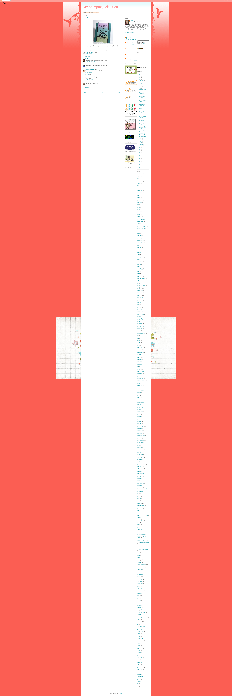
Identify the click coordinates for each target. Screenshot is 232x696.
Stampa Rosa (139, 578)
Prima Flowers (139, 487)
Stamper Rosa (139, 583)
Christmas (139, 235)
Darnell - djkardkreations (130, 58)
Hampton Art (139, 359)
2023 (140, 77)
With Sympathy (142, 126)
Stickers (138, 597)
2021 (140, 147)
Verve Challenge (140, 657)
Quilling (138, 500)
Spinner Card (139, 571)
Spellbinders (139, 569)
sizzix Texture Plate (140, 567)
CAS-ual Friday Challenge (141, 226)
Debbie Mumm (140, 276)
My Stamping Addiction (100, 7)
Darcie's (138, 271)
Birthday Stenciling (142, 95)
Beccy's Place (139, 200)
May (140, 139)
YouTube (139, 679)
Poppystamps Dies (140, 483)
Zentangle (139, 681)
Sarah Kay (139, 519)
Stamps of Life (140, 591)
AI (137, 178)
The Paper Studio (140, 628)
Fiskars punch (139, 323)
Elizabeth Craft (140, 311)
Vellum (138, 653)
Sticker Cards (141, 91)
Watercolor (139, 664)
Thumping (139, 633)
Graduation (139, 354)
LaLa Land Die (139, 400)
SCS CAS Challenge (141, 531)
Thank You (90, 53)
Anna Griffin (139, 188)
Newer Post (86, 92)
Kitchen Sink (139, 399)
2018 (140, 152)
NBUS (138, 445)
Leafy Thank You (142, 110)
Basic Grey (139, 199)
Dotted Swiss (139, 295)
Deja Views (139, 280)
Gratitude (141, 99)
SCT (138, 552)
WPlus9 (138, 678)
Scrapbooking (139, 527)
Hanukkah (139, 361)
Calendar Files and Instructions (93, 12)
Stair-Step (139, 576)
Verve (138, 655)
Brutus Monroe (140, 212)
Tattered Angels (140, 609)
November (141, 82)
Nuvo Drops (139, 452)
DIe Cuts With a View (141, 285)
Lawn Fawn (139, 404)
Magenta (138, 414)
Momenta (139, 437)
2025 (140, 74)
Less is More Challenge (141, 407)
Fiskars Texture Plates (141, 326)
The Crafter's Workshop (141, 622)
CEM (138, 230)
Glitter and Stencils (140, 352)
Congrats (139, 252)
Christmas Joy (141, 107)
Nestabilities (139, 447)
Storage (138, 598)
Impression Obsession (141, 380)
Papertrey (139, 471)
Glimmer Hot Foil (140, 347)
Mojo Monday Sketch (141, 435)
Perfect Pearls (139, 476)
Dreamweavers (140, 297)
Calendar (139, 216)
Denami (138, 281)
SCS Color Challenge (141, 532)
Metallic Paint (139, 428)
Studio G (139, 602)
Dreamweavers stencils (141, 299)
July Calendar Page (142, 136)
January (141, 145)
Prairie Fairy (139, 485)
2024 (140, 76)
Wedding (138, 671)
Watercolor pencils (140, 667)
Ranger (138, 501)
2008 (140, 167)
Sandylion (139, 517)
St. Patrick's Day (140, 574)
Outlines (138, 461)
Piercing (138, 480)
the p (138, 624)
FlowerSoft (139, 331)
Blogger (121, 693)
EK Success (139, 309)
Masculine (139, 421)
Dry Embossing (140, 300)
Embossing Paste (140, 314)
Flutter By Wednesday (141, 333)
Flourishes (139, 330)
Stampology (139, 588)
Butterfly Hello (141, 108)
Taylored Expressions (141, 612)
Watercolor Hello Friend (142, 112)
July (140, 88)
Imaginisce (139, 376)
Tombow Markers (140, 640)
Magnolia (139, 416)
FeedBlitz (143, 43)
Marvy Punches (140, 419)
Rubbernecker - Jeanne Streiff (142, 515)
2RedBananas (139, 173)
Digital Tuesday (140, 290)
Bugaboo (139, 214)
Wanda (86, 58)
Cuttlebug (139, 266)
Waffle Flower (139, 660)
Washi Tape (139, 662)
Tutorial (138, 645)
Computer (139, 249)
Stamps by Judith (140, 590)
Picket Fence (139, 478)
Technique (139, 614)
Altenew (138, 183)
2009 (140, 166)
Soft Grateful (141, 103)
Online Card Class (140, 457)
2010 (140, 164)
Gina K (87, 53)
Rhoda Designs (140, 508)
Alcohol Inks (139, 180)
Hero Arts (139, 369)
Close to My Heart (140, 242)
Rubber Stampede (140, 512)
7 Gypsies (139, 174)
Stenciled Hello (142, 133)
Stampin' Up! (139, 586)
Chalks (138, 233)
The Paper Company (141, 626)
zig (137, 683)
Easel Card (139, 302)
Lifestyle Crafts (140, 411)
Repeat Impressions (140, 505)
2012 (140, 161)
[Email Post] (96, 52)
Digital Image (139, 288)
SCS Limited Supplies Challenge (143, 542)
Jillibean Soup (139, 385)
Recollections (139, 503)
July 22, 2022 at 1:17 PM (89, 72)
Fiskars (138, 321)
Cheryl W (87, 74)
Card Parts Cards (140, 221)
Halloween (139, 357)
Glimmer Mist (139, 349)
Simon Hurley (139, 559)
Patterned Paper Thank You (142, 105)
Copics (138, 254)
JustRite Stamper (140, 390)
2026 (140, 73)
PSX (138, 493)
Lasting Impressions (141, 402)
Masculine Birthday (142, 134)
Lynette (132, 20)
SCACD (138, 522)
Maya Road (139, 423)
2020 (140, 149)
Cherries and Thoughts (141, 93)
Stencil (138, 595)
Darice (138, 273)
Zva (138, 686)
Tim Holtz (139, 636)
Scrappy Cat (139, 529)
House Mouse (139, 373)
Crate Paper (139, 262)
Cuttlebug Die (139, 268)
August (141, 86)
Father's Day (139, 318)
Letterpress (139, 409)
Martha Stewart (140, 418)
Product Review (140, 491)
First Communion (140, 319)
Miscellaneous (139, 433)
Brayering (139, 211)
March (141, 142)
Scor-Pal (138, 524)
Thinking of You (140, 631)
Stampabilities (139, 579)
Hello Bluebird (139, 368)
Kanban (138, 395)
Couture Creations (140, 257)
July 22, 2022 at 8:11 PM (89, 79)
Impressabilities (140, 378)
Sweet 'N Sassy (140, 605)
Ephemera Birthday (142, 122)
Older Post (120, 92)
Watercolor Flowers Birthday (142, 117)
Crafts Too (139, 259)
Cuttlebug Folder (140, 269)
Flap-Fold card (139, 328)
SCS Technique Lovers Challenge (143, 546)
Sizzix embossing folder (141, 564)
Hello (140, 131)
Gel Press (139, 340)
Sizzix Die (139, 562)
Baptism (138, 197)
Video (138, 659)
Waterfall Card (139, 669)
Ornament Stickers (142, 89)
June (141, 138)
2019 (140, 150)
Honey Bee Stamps (140, 371)
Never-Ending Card (140, 449)
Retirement (139, 507)
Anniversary (139, 190)
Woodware (139, 674)
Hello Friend (141, 120)
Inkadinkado (139, 381)
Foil (138, 335)
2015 (140, 156)
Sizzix (138, 560)
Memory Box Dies (140, 426)
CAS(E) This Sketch (141, 228)
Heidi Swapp (139, 364)
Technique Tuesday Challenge (142, 617)
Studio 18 (139, 600)
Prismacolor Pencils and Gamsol (143, 488)
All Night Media (140, 181)
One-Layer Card (140, 456)
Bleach (138, 207)
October (141, 83)
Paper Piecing (139, 466)
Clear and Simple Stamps (141, 238)
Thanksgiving (139, 621)
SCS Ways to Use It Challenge (142, 549)
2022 (140, 79)
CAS (138, 223)
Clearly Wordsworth (140, 240)
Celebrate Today (142, 119)
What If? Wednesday (141, 672)
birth (138, 204)
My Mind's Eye (140, 442)
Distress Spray (140, 292)
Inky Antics (139, 383)
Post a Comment (87, 87)
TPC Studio (139, 643)
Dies (138, 287)
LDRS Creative (140, 406)
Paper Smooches (140, 468)
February (141, 144)
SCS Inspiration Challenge (142, 540)
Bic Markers (139, 202)
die (137, 283)
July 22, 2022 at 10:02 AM (90, 61)
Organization (139, 459)
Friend (138, 337)
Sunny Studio (139, 603)
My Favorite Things (140, 440)
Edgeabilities (139, 307)
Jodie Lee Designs (140, 387)
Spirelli (138, 572)
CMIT (138, 245)
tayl (138, 610)
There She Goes (140, 629)
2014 (140, 158)
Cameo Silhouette (140, 218)
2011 (140, 163)
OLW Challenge (140, 454)
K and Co (139, 392)
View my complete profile (129, 32)
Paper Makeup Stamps (141, 464)
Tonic (138, 641)
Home (85, 12)
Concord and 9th (140, 250)
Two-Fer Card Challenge (141, 647)
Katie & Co (139, 397)
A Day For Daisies (140, 176)
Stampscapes (139, 593)
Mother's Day (139, 438)
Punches (139, 496)
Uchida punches (140, 648)
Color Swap (139, 247)
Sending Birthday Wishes (142, 97)
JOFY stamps (139, 388)
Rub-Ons (139, 510)
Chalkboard (139, 231)
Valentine (139, 652)
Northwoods (139, 450)
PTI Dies (139, 494)
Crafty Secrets (140, 261)
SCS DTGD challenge (141, 534)
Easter (138, 304)
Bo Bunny (139, 209)
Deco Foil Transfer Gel (141, 278)
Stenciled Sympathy (142, 130)
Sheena (138, 555)
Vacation (138, 650)
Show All (135, 60)
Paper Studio (139, 469)
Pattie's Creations (140, 473)
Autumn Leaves (140, 192)
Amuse (138, 185)
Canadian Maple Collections (142, 219)
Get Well (138, 342)
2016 (140, 155)
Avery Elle (139, 193)
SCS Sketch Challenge (141, 545)
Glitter (138, 350)
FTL (138, 338)
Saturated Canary (140, 520)
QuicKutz (139, 498)
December (141, 80)
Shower (138, 557)
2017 (140, 153)
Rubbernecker (139, 513)
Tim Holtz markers (140, 638)
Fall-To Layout (139, 316)
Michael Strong (140, 430)
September (142, 85)
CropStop (139, 264)
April (140, 141)
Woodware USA (140, 676)
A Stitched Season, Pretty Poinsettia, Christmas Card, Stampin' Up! (130, 51)
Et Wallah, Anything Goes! (130, 59)
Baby (138, 195)
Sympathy (139, 607)
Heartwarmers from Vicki (90, 69)
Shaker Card (139, 553)
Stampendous (139, 581)
